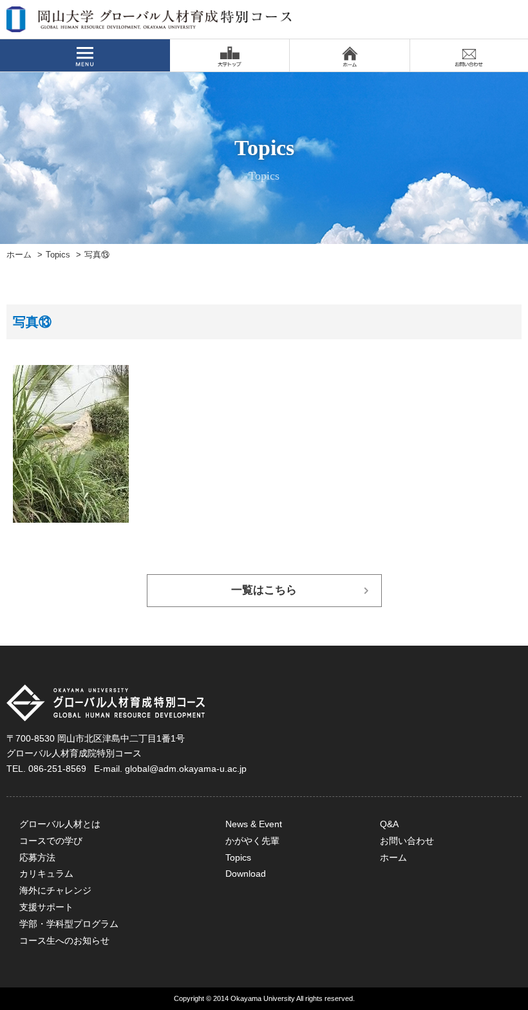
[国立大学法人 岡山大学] (229, 55)
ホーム (19, 254)
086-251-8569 (57, 768)
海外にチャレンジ (55, 890)
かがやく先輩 (252, 841)
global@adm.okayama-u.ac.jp (186, 768)
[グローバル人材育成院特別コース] (150, 24)
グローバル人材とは (59, 824)
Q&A (389, 824)
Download (245, 873)
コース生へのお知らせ (64, 940)
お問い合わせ (407, 841)
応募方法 (37, 857)
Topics (58, 254)
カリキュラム (46, 873)
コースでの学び (50, 841)
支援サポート (46, 907)
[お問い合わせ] (469, 55)
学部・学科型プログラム (68, 924)
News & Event (253, 824)
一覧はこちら (264, 590)
